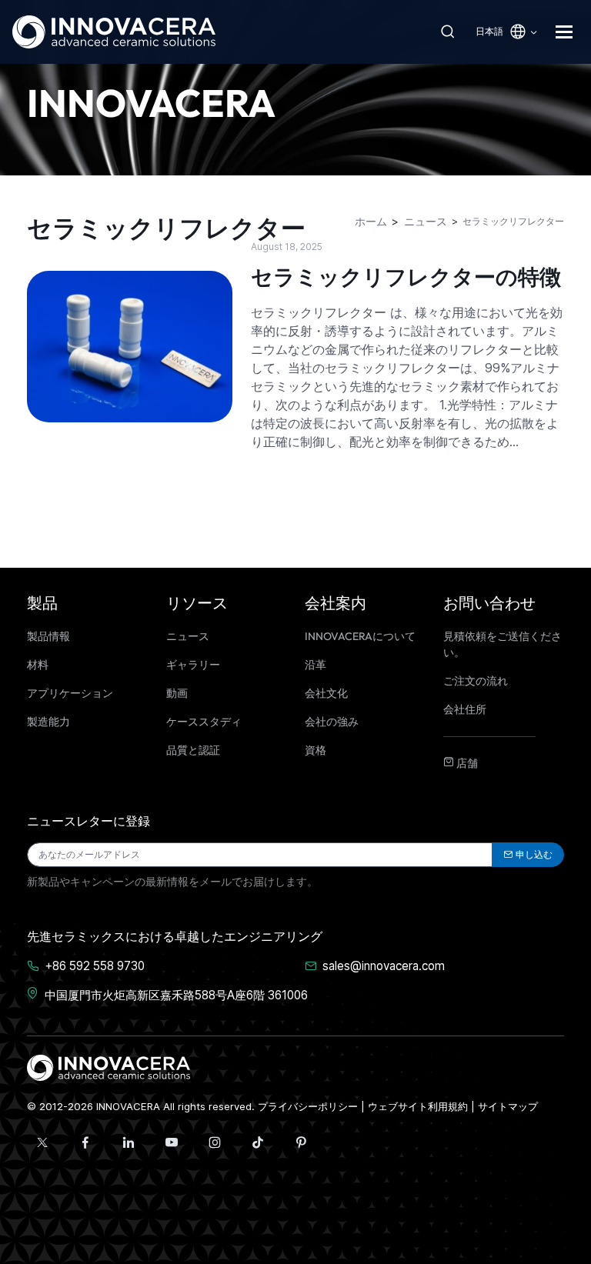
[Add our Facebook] (85, 1142)
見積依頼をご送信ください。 (502, 644)
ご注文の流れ (475, 681)
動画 (177, 693)
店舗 (466, 763)
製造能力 (48, 722)
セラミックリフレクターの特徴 (406, 276)
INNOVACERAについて (360, 636)
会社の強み (332, 722)
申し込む (534, 854)
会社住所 (464, 709)
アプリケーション (70, 693)
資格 (315, 750)
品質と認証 (193, 750)
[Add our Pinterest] (300, 1142)
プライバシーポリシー (308, 1106)
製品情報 (48, 636)
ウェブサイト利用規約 (418, 1106)
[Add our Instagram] (214, 1142)
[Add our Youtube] (171, 1142)
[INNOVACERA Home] (108, 1067)
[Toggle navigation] (567, 31)
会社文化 (326, 693)
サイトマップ (508, 1106)
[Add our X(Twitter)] (42, 1142)
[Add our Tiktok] (257, 1142)
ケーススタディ (204, 722)
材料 (37, 665)
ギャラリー (193, 665)
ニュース (187, 636)
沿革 (315, 665)
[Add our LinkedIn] (128, 1142)
